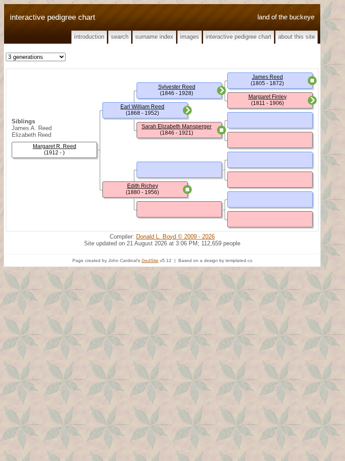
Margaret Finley (267, 97)
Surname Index (154, 36)
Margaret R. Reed (54, 146)
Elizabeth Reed (31, 134)
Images (189, 36)
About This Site (296, 36)
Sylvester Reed (176, 87)
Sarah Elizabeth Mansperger (177, 126)
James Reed (267, 77)
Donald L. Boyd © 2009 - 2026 (175, 236)
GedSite (150, 260)
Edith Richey (142, 186)
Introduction (89, 36)
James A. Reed (32, 128)
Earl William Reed (142, 107)
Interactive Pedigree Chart (238, 36)
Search (119, 36)
